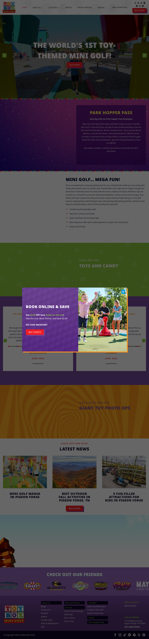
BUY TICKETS (35, 332)
